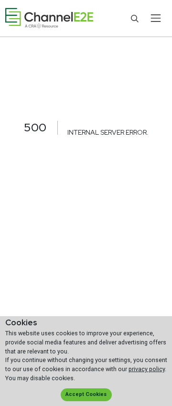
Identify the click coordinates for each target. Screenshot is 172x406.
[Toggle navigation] (155, 18)
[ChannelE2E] (49, 18)
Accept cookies (86, 394)
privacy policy (147, 369)
